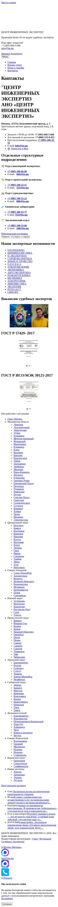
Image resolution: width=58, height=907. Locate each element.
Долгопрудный (22, 427)
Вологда (18, 578)
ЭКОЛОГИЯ (14, 286)
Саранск (18, 646)
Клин (16, 449)
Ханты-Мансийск (23, 676)
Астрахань (19, 601)
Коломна (18, 452)
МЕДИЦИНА (14, 278)
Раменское (19, 491)
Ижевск (18, 620)
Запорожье (19, 774)
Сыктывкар (20, 595)
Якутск (17, 735)
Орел (16, 550)
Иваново (18, 536)
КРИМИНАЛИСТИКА (19, 253)
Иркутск (18, 690)
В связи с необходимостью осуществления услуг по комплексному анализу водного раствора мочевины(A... (29, 800)
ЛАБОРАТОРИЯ (16, 281)
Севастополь (20, 763)
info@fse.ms (7, 48)
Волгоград (19, 603)
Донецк (18, 777)
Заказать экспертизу (11, 53)
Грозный (18, 744)
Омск (16, 707)
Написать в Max (19, 148)
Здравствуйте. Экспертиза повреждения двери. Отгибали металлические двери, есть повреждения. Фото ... (31, 825)
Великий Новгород (24, 581)
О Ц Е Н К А (14, 264)
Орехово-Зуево (21, 480)
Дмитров (18, 424)
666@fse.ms (22, 174)
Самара (17, 643)
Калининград (21, 584)
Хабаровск (19, 727)
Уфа (16, 654)
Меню (5, 57)
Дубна (17, 433)
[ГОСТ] (29, 368)
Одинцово (19, 477)
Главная (11, 62)
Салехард (19, 668)
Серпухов (19, 500)
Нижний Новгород (24, 631)
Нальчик (18, 752)
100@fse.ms (22, 228)
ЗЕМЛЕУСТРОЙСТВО (19, 261)
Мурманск (19, 587)
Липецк (18, 547)
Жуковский (20, 441)
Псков (17, 592)
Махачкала (19, 746)
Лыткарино (20, 463)
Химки (17, 511)
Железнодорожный (24, 438)
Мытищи (18, 469)
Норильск (19, 704)
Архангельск (20, 575)
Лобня (17, 461)
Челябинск (19, 679)
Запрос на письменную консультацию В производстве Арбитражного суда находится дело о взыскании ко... (32, 808)
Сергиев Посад (22, 497)
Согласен (6, 904)
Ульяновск (19, 651)
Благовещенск (21, 716)
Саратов (18, 648)
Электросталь (21, 519)
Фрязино (18, 508)
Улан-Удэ (18, 724)
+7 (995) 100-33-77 (17, 212)
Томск (17, 710)
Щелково (18, 517)
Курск (17, 545)
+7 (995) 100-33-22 (17, 198)
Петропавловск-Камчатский (28, 721)
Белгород (18, 525)
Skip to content (8, 2)
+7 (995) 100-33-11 (17, 185)
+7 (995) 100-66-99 (17, 171)
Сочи (16, 612)
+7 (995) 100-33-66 (17, 225)
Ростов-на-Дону (22, 609)
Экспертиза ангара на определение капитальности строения (28, 793)
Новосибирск (21, 702)
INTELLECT (14, 289)
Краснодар (19, 606)
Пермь (17, 640)
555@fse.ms (21, 214)
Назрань (18, 749)
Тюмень (18, 674)
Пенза (17, 637)
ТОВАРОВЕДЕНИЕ (18, 267)
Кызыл (17, 699)
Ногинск (18, 475)
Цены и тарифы (15, 67)
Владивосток (20, 718)
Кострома (19, 542)
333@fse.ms (22, 187)
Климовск (19, 447)
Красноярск (20, 696)
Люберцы (19, 466)
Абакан (17, 685)
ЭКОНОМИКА (15, 269)
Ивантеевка (20, 444)
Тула (16, 564)
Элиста (17, 615)
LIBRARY (12, 292)
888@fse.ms (22, 201)
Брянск (17, 528)
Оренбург (19, 634)
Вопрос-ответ (14, 65)
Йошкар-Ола (20, 623)
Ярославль (19, 567)
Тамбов (17, 559)
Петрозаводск (21, 589)
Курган (17, 665)
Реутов (17, 494)
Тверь (17, 561)
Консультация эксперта (13, 785)
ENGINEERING (16, 250)
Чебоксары (19, 657)
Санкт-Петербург (23, 573)
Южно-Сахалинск (23, 732)
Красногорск (20, 458)
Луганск (18, 780)
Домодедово (20, 430)
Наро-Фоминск (22, 472)
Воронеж (18, 533)
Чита (16, 730)
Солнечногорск (22, 503)
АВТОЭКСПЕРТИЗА (19, 272)
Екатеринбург (21, 662)
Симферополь (21, 766)
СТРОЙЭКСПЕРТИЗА (19, 258)
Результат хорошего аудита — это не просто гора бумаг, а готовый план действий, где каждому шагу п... (31, 817)
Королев (18, 455)
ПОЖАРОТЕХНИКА (19, 275)
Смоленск (19, 556)
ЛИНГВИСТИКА (16, 283)
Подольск (19, 486)
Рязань (17, 553)
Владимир (19, 531)
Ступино (18, 505)
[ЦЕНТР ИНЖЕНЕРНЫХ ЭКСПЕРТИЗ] (14, 27)
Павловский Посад (24, 483)
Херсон (17, 772)
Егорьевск (19, 435)
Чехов (17, 514)
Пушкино (19, 489)
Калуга (17, 539)
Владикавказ (20, 741)
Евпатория (19, 760)
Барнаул (18, 688)
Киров (17, 629)
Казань (17, 626)
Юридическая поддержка (14, 233)
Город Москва (14, 419)
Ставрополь (20, 755)
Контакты (12, 70)
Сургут (17, 671)
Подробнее (7, 898)
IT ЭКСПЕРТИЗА (17, 255)
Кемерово (19, 693)
